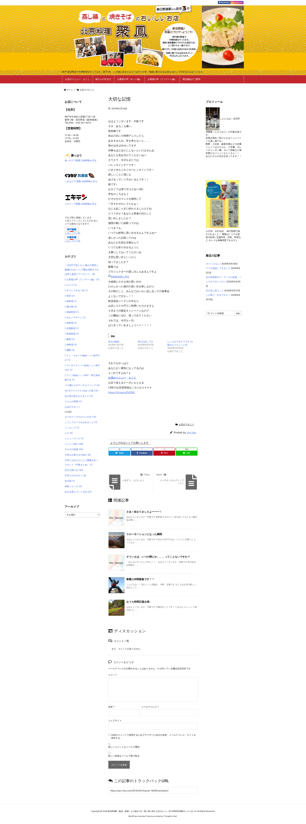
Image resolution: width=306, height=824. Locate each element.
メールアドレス (150, 706)
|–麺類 (70, 350)
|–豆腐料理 (72, 328)
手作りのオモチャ (75, 475)
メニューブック (74, 438)
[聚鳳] (76, 197)
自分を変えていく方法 (78, 491)
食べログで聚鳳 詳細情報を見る (81, 160)
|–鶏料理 (71, 344)
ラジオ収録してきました (218, 268)
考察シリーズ (73, 486)
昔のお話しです (145, 341)
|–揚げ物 (71, 306)
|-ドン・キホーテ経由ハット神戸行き (82, 357)
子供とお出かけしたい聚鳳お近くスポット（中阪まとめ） (81, 462)
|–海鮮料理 (72, 312)
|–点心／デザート (75, 317)
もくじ (132, 377)
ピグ (69, 433)
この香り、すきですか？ (218, 295)
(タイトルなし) (213, 263)
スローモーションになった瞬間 (144, 534)
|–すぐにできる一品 (76, 290)
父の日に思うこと (215, 290)
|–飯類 (70, 339)
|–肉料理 (71, 322)
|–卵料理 (71, 301)
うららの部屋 (73, 401)
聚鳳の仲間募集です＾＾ (140, 579)
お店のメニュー (118, 377)
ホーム (70, 89)
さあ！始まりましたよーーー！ (144, 511)
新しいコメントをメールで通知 (123, 746)
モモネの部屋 (74, 449)
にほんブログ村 (72, 233)
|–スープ (71, 284)
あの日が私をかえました (79, 396)
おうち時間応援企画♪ (138, 601)
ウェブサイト (115, 720)
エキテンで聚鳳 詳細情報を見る (81, 203)
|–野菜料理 (72, 333)
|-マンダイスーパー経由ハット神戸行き (82, 367)
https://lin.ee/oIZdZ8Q (121, 392)
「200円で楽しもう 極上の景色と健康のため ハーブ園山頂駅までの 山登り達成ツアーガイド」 (82, 269)
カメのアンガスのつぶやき (80, 416)
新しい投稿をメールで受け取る (123, 755)
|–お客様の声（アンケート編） (82, 279)
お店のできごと (87, 89)
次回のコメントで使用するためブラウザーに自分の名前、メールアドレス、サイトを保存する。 (153, 736)
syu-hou (191, 432)
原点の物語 (113, 341)
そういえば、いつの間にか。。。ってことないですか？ (158, 556)
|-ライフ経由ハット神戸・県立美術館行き (82, 377)
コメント (112, 674)
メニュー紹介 (74, 443)
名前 (111, 706)
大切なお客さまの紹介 (78, 454)
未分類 (70, 481)
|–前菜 (70, 295)
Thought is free (170, 816)
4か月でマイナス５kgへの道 (81, 390)
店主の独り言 (74, 470)
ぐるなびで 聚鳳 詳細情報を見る (81, 181)
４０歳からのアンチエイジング (82, 385)
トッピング (72, 427)
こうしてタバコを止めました (81, 422)
